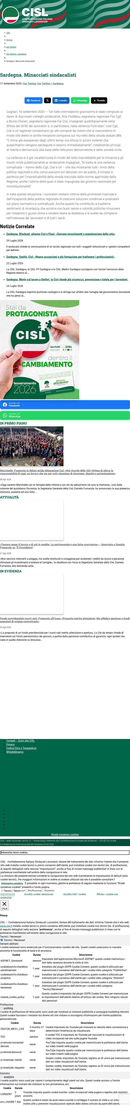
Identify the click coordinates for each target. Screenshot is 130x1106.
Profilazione (34, 890)
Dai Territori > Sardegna (16, 54)
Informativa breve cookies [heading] (14, 852)
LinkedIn (62, 100)
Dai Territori (11, 47)
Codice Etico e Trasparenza (21, 748)
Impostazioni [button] (7, 894)
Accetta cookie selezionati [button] (38, 894)
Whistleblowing (14, 752)
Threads (101, 100)
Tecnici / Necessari (14, 890)
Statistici (49, 890)
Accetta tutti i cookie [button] (74, 894)
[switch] (2, 1008)
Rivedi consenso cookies (65, 834)
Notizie (9, 40)
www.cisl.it (6, 925)
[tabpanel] (65, 974)
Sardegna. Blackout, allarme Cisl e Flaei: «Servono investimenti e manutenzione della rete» (60, 234)
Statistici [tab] (5, 1073)
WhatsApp (82, 100)
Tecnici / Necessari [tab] (10, 936)
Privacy (10, 744)
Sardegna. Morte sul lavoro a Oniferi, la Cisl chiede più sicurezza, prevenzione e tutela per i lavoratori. (67, 279)
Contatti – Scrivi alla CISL (20, 740)
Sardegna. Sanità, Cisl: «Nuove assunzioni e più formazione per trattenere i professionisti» (60, 257)
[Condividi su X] (47, 100)
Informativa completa (12, 883)
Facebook (35, 100)
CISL (8, 33)
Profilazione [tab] (6, 1004)
